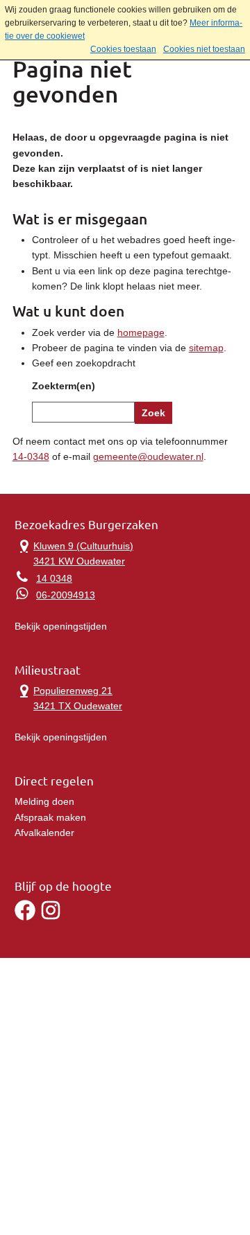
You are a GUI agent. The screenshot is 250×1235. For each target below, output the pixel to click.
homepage (141, 332)
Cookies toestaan (123, 49)
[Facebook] (25, 917)
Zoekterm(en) (63, 385)
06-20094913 (65, 595)
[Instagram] (50, 917)
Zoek (153, 412)
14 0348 (54, 578)
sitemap (206, 347)
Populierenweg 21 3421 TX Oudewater (68, 697)
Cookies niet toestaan (204, 49)
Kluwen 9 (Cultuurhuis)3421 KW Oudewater (74, 552)
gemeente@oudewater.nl (148, 456)
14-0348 (30, 456)
